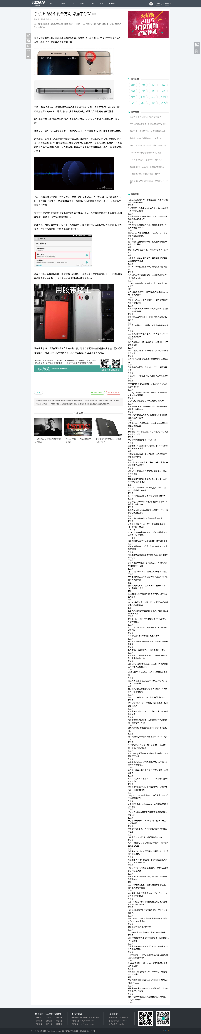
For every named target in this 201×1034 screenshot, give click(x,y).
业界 (63, 3)
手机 (73, 3)
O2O (163, 85)
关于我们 (39, 1017)
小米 (153, 85)
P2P (143, 91)
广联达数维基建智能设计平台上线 (142, 440)
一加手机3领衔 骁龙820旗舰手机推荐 (145, 174)
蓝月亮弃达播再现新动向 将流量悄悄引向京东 (147, 496)
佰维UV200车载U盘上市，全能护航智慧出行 (146, 697)
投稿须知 (49, 1021)
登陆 (167, 3)
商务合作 (59, 1017)
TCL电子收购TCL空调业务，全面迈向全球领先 (147, 932)
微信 (133, 85)
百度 (143, 85)
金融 (163, 91)
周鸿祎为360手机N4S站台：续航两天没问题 (148, 145)
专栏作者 (49, 1024)
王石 (153, 103)
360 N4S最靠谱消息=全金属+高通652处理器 (148, 124)
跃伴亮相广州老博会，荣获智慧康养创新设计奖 (147, 571)
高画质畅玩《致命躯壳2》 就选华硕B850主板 (146, 650)
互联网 (112, 3)
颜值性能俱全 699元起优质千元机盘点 (145, 117)
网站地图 (59, 1021)
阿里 (143, 97)
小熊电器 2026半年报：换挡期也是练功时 (145, 837)
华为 (143, 103)
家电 (82, 3)
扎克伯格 (163, 103)
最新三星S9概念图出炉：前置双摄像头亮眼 (148, 131)
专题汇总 (59, 1024)
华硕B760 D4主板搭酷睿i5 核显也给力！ (144, 636)
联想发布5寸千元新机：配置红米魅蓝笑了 (147, 167)
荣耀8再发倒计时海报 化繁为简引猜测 (145, 152)
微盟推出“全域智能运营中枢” (139, 927)
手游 (92, 3)
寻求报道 (39, 1021)
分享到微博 (115, 392)
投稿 (158, 3)
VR (133, 103)
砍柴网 (52, 3)
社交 (133, 97)
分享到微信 (98, 392)
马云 (153, 97)
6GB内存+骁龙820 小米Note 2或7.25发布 (147, 159)
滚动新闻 (39, 1024)
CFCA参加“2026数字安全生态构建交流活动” (146, 401)
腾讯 (133, 91)
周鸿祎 (163, 97)
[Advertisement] (78, 380)
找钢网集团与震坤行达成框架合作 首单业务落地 (147, 540)
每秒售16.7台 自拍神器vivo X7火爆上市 (146, 138)
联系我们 (49, 1017)
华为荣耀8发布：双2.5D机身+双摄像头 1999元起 (149, 182)
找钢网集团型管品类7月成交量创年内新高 (145, 518)
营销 (101, 3)
